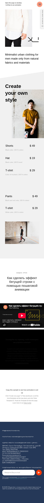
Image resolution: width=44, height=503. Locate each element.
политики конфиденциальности (18, 478)
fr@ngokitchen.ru (11, 431)
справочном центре (22, 363)
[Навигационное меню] (39, 4)
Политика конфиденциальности (18, 437)
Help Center (27, 403)
